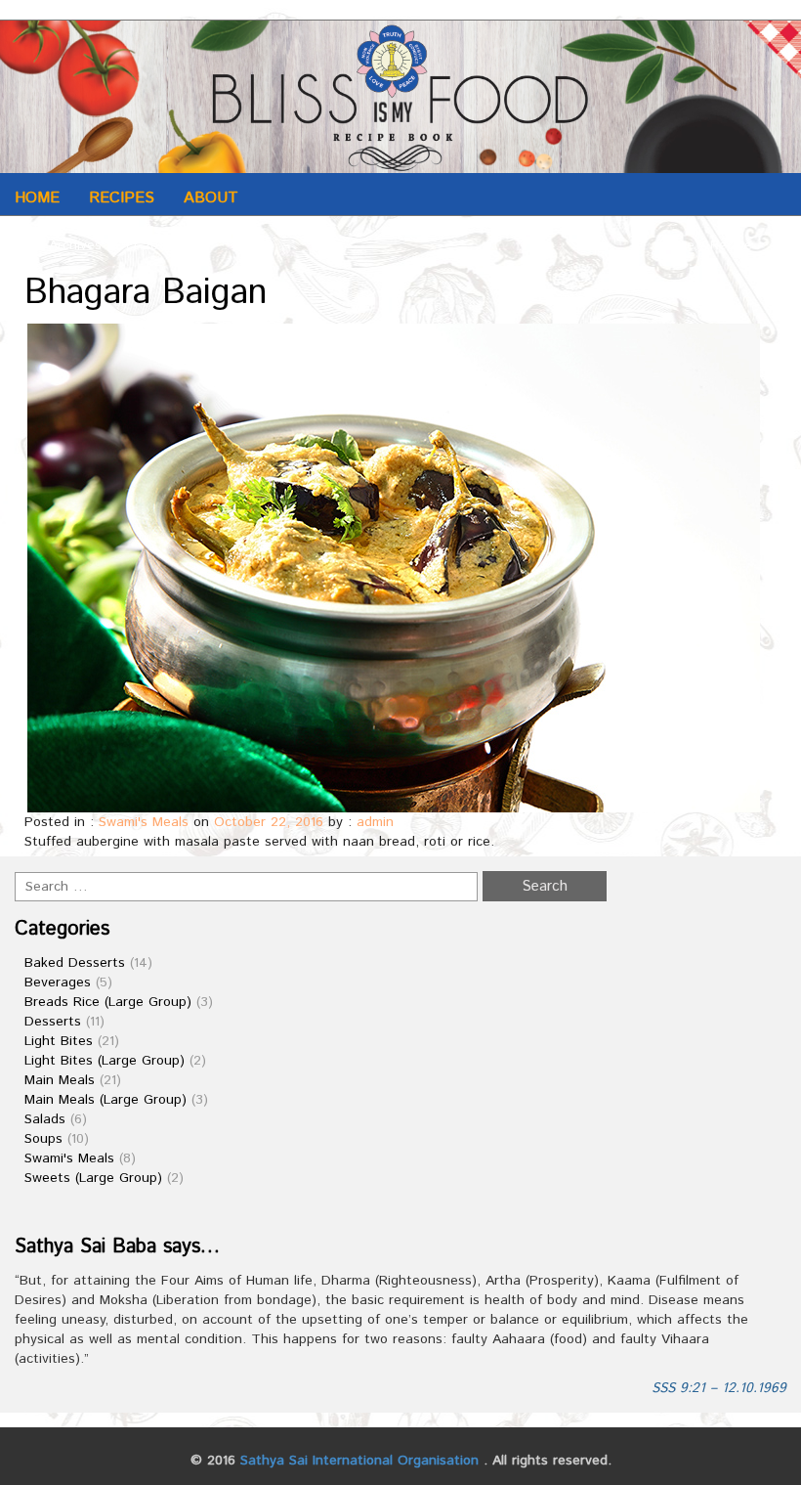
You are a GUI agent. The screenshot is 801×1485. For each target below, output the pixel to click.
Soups (43, 1139)
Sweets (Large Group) (93, 1178)
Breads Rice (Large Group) (107, 1002)
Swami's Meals (144, 822)
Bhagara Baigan (145, 293)
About (211, 198)
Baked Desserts (74, 963)
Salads (44, 1119)
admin (375, 822)
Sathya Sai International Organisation (359, 1460)
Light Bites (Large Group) (104, 1060)
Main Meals (59, 1080)
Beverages (57, 982)
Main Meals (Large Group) (105, 1100)
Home (37, 198)
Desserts (52, 1021)
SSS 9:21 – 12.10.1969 (719, 1388)
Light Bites (58, 1041)
